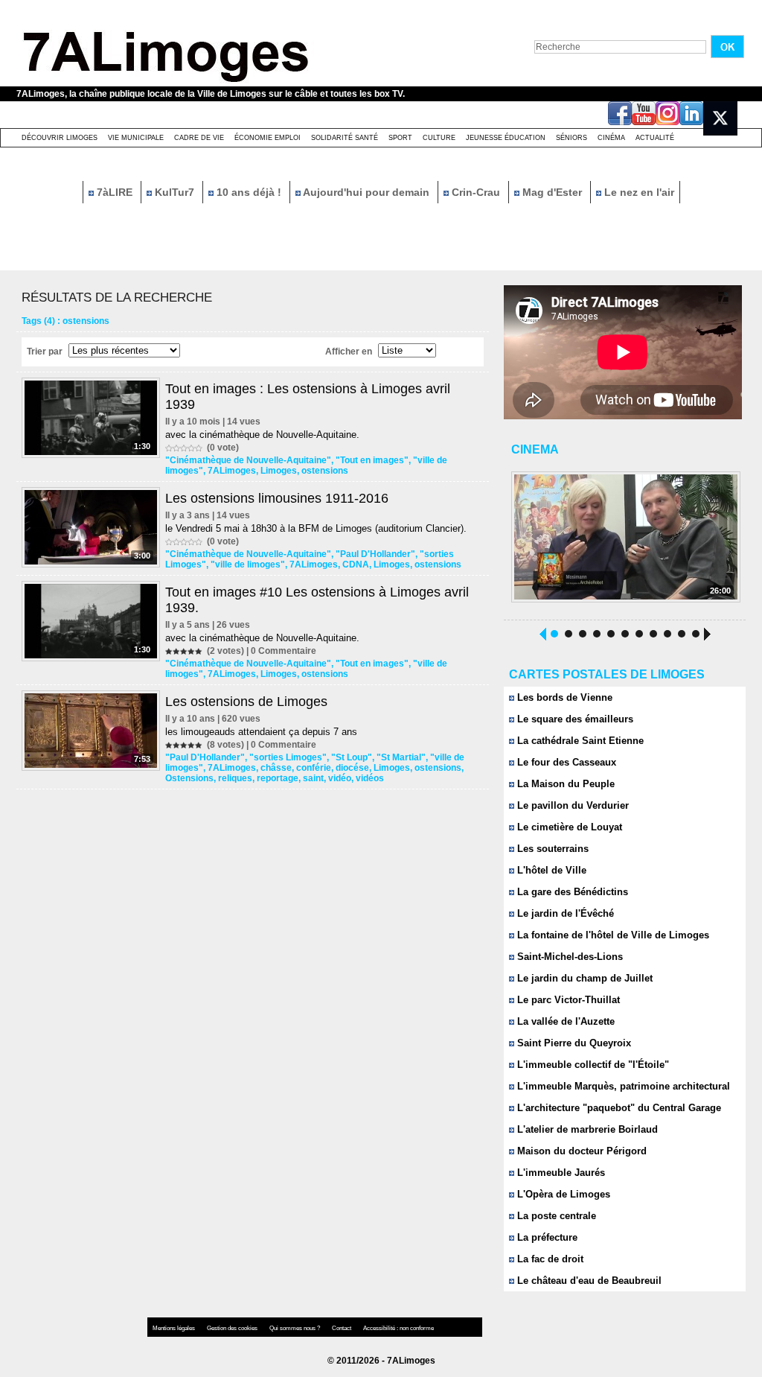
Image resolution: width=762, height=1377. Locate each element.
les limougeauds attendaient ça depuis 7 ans (261, 731)
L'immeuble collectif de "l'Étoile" (591, 1064)
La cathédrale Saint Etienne (579, 740)
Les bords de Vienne (563, 697)
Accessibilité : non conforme (398, 1328)
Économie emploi (267, 137)
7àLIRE (114, 192)
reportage (277, 778)
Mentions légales (174, 1328)
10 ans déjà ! (249, 192)
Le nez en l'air (637, 192)
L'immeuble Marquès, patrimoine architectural (622, 1086)
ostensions (324, 470)
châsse (276, 768)
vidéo (339, 778)
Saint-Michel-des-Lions (568, 956)
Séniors (571, 137)
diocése (352, 768)
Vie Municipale (136, 137)
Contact (342, 1328)
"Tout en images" (372, 460)
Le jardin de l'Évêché (564, 913)
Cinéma (611, 137)
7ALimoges (232, 470)
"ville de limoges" (248, 564)
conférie (313, 768)
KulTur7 (174, 192)
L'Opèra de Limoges (562, 1194)
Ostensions (189, 778)
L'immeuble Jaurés (559, 1172)
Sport (400, 137)
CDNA (355, 564)
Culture (439, 137)
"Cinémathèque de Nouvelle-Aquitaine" (248, 460)
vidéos (370, 778)
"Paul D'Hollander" (375, 554)
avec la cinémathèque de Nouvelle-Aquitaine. (262, 434)
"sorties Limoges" (288, 757)
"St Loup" (351, 757)
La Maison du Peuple (564, 783)
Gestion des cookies (233, 1328)
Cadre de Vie (199, 137)
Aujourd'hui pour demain (366, 192)
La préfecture (545, 1237)
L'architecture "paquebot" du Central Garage (617, 1107)
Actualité (654, 137)
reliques (235, 778)
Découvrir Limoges (59, 137)
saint (313, 778)
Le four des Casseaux (565, 762)
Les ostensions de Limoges (246, 701)
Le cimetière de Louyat (568, 827)
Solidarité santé (344, 137)
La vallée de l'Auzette (564, 1021)
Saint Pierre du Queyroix (572, 1043)
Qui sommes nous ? (295, 1328)
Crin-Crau (476, 192)
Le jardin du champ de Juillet (583, 978)
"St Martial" (401, 757)
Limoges (278, 470)
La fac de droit (548, 1259)
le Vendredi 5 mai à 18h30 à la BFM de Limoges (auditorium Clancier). (316, 528)
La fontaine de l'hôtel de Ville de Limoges (611, 935)
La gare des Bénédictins (571, 891)
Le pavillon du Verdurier (571, 805)
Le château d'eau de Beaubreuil (588, 1280)
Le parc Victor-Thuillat (567, 999)
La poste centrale (555, 1215)
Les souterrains (551, 848)
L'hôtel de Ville (550, 870)
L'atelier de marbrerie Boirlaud (586, 1129)
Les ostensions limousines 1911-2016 (276, 498)
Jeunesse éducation (505, 137)
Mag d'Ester (552, 192)
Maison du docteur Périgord (580, 1151)
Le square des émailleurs (573, 719)
